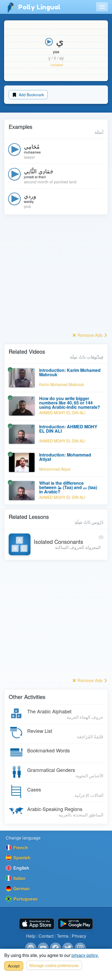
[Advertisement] (56, 275)
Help (30, 936)
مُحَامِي (32, 146)
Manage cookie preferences (54, 965)
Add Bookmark (31, 94)
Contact (46, 936)
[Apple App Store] (36, 924)
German (21, 888)
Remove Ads (90, 335)
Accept (14, 966)
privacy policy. (85, 955)
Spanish (21, 857)
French (20, 847)
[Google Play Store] (75, 924)
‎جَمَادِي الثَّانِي (38, 171)
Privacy (79, 936)
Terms (63, 936)
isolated (57, 64)
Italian (19, 878)
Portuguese (25, 899)
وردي (30, 196)
